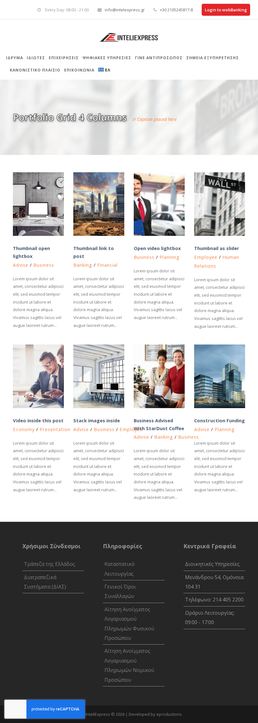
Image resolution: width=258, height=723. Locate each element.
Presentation (55, 429)
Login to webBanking (226, 10)
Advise (20, 265)
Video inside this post (38, 420)
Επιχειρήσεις (64, 57)
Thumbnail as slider (216, 248)
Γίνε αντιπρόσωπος (158, 57)
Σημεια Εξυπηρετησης (212, 57)
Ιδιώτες (36, 57)
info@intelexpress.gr (125, 10)
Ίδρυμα (14, 57)
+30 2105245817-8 (176, 10)
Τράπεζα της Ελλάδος (49, 564)
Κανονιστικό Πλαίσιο (35, 70)
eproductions (169, 714)
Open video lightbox (157, 248)
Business (43, 265)
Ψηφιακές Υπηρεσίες (106, 57)
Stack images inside (96, 420)
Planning (170, 257)
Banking (82, 265)
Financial (107, 265)
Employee (205, 257)
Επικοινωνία (79, 70)
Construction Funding (219, 420)
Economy (24, 429)
